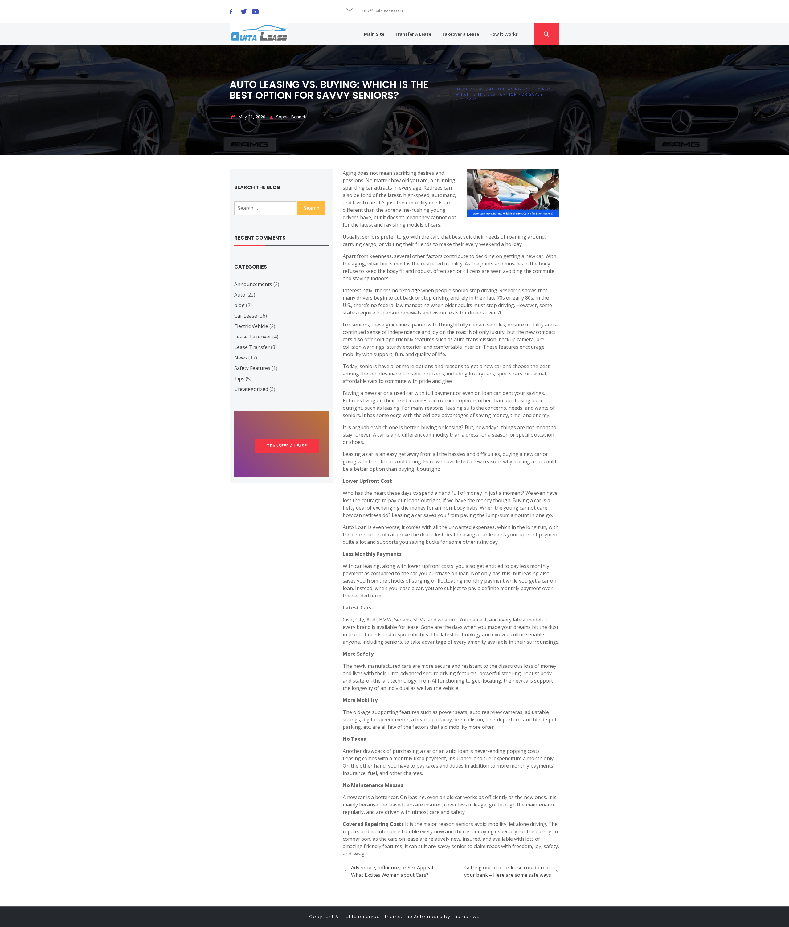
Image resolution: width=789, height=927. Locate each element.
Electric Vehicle (251, 326)
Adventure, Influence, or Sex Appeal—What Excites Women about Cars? (394, 871)
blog (239, 305)
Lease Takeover (252, 336)
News (240, 357)
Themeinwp (466, 916)
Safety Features (252, 368)
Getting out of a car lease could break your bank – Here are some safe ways (507, 871)
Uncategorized (251, 389)
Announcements (253, 284)
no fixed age (406, 290)
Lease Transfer (252, 347)
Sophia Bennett (291, 117)
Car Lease (245, 315)
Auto (239, 294)
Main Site (374, 34)
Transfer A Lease (413, 34)
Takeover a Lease (460, 34)
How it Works (503, 34)
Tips (239, 378)
